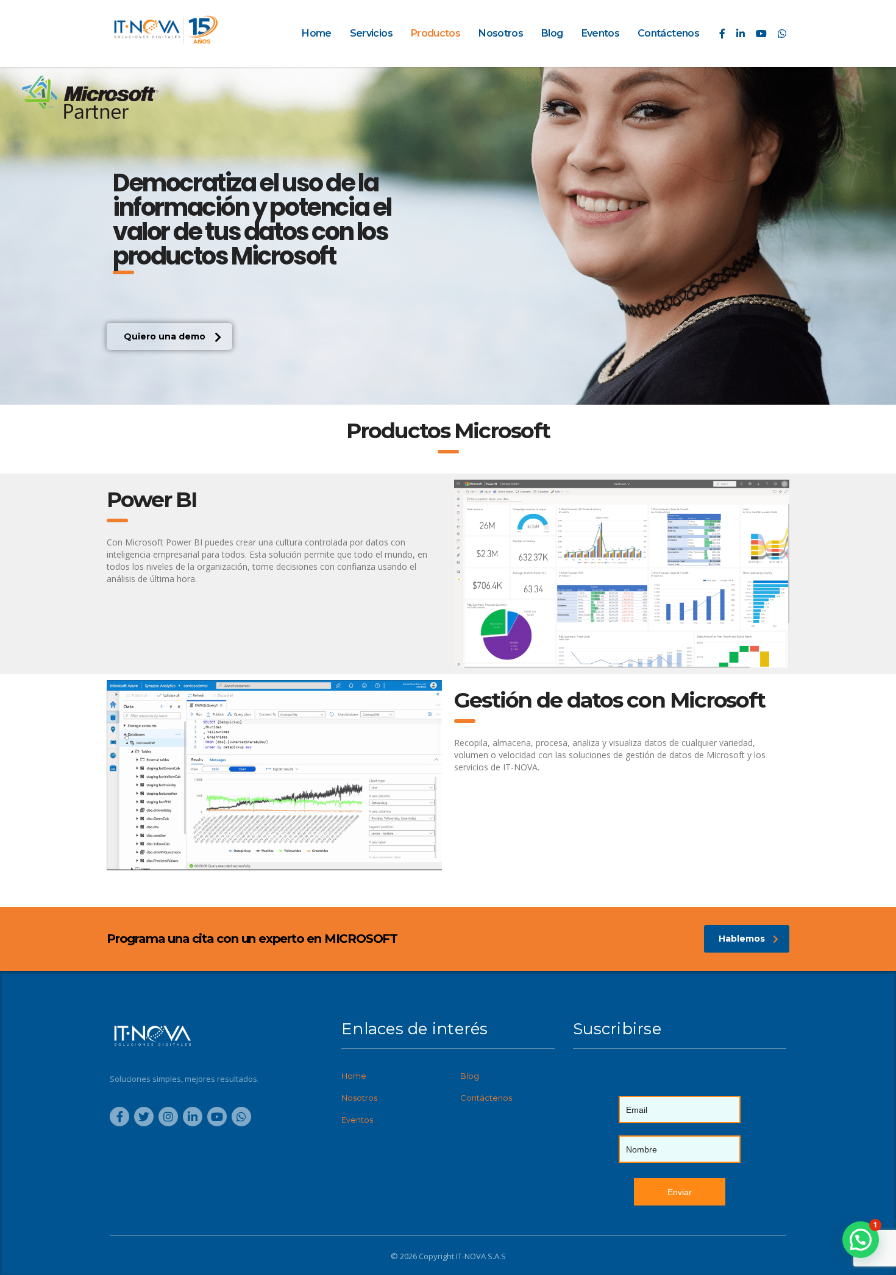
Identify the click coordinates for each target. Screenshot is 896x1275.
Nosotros (500, 33)
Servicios (371, 33)
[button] (169, 336)
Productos (435, 33)
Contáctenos (668, 33)
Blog (552, 33)
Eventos (600, 33)
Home (316, 33)
